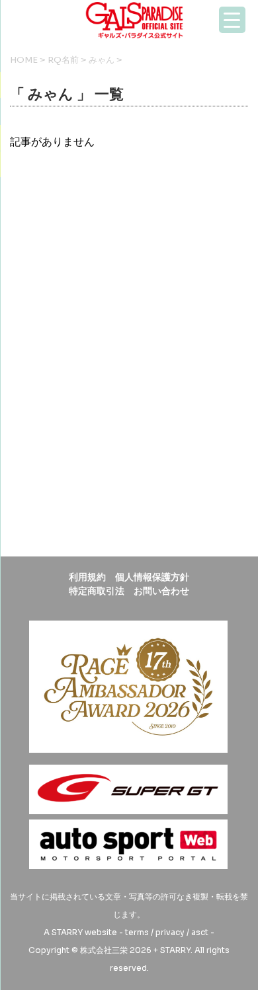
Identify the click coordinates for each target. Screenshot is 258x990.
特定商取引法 (96, 591)
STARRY (67, 932)
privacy (170, 932)
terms (137, 932)
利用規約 (87, 577)
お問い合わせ (161, 591)
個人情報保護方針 (152, 577)
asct (199, 932)
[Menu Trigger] (232, 20)
